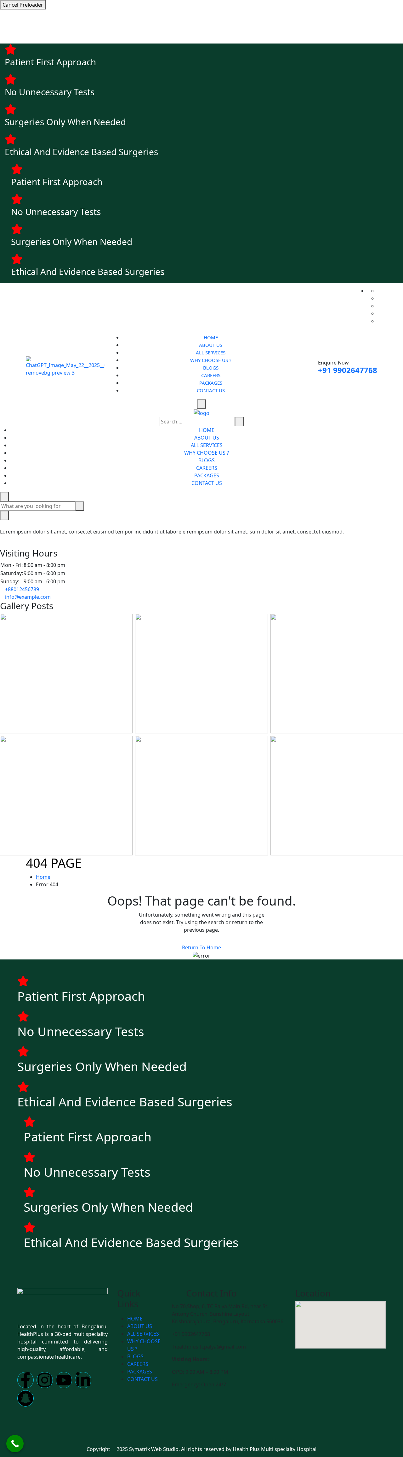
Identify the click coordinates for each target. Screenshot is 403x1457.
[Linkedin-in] (83, 1380)
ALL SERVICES (210, 352)
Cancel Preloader (23, 4)
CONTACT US (211, 390)
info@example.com (28, 596)
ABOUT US (210, 345)
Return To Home (201, 947)
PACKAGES (210, 383)
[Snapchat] (25, 1398)
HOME (211, 337)
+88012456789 (22, 589)
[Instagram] (45, 1380)
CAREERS (210, 375)
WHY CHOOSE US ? (210, 360)
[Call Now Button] (15, 1443)
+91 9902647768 (347, 370)
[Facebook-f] (25, 1380)
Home (43, 876)
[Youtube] (64, 1380)
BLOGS (211, 367)
